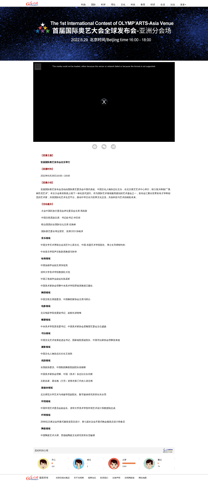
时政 (83, 4)
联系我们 (104, 478)
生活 (162, 4)
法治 (172, 4)
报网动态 (92, 478)
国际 (93, 4)
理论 (113, 4)
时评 (103, 4)
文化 (123, 4)
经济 (153, 4)
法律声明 (116, 478)
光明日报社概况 (63, 478)
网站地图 (143, 478)
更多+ (183, 4)
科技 (133, 4)
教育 (143, 4)
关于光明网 (79, 478)
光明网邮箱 (129, 478)
